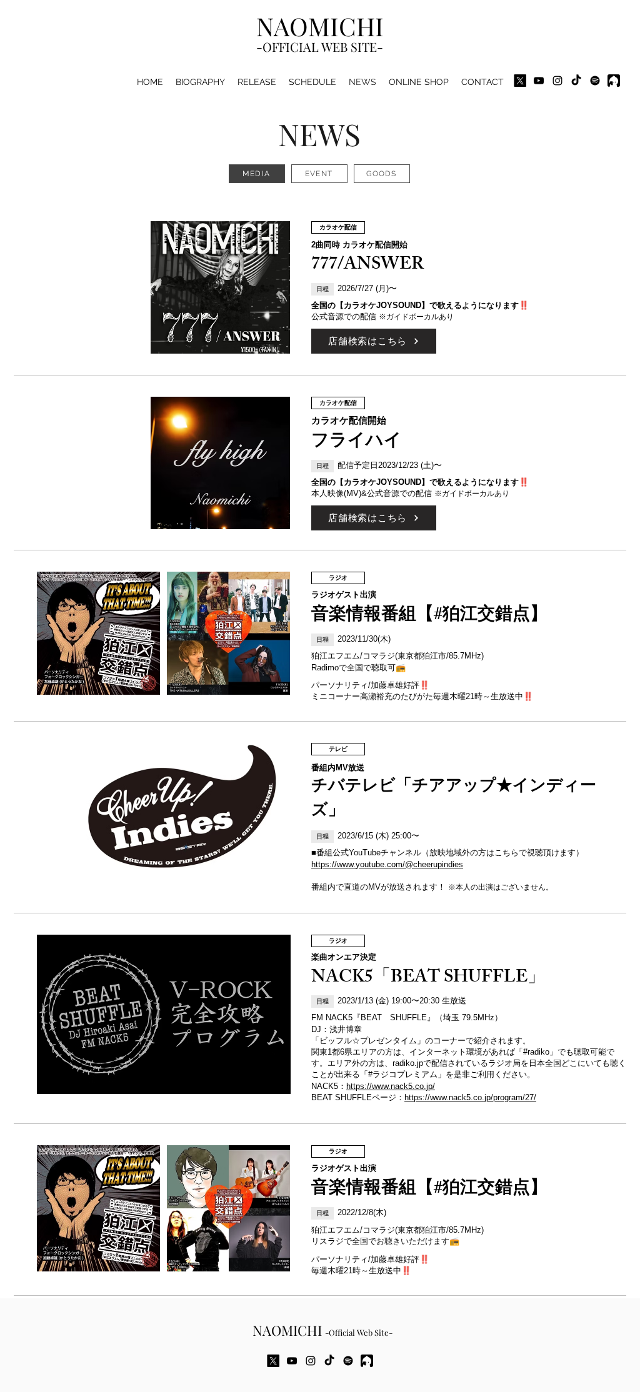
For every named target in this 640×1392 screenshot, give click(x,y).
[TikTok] (576, 80)
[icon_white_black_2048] (614, 80)
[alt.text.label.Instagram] (557, 80)
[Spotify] (595, 80)
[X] (273, 1361)
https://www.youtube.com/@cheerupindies (387, 864)
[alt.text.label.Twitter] (520, 80)
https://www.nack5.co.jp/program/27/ (470, 1097)
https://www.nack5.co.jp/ (390, 1086)
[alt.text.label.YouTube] (538, 80)
